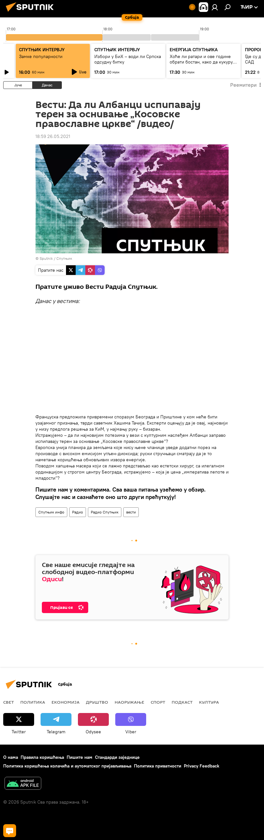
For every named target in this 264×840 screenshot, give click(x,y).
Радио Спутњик (104, 512)
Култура (209, 702)
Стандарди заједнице (117, 757)
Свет (8, 702)
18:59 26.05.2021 (52, 136)
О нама (10, 757)
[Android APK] (23, 784)
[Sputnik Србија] (31, 12)
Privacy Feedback (201, 766)
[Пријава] (214, 7)
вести (131, 512)
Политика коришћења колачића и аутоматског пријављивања (67, 766)
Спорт (158, 702)
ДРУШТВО (97, 702)
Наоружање (129, 702)
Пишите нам (79, 757)
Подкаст (182, 702)
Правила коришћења (42, 757)
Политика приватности (157, 766)
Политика (32, 702)
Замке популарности (40, 56)
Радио (77, 512)
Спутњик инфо (51, 512)
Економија (66, 702)
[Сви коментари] (9, 830)
